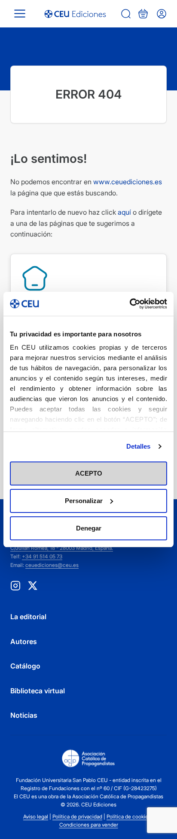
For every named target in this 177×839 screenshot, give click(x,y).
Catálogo (25, 666)
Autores (23, 641)
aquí (124, 212)
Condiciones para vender (88, 824)
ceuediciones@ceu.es (52, 565)
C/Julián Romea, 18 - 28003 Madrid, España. (61, 548)
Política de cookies (129, 816)
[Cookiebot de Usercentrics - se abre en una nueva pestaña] (129, 303)
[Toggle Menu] (19, 13)
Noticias (23, 715)
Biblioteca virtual (37, 690)
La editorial (28, 616)
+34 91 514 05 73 (42, 556)
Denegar (88, 528)
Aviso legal (35, 816)
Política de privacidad (77, 816)
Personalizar (84, 500)
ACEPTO (88, 473)
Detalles (138, 446)
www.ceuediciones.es (127, 181)
